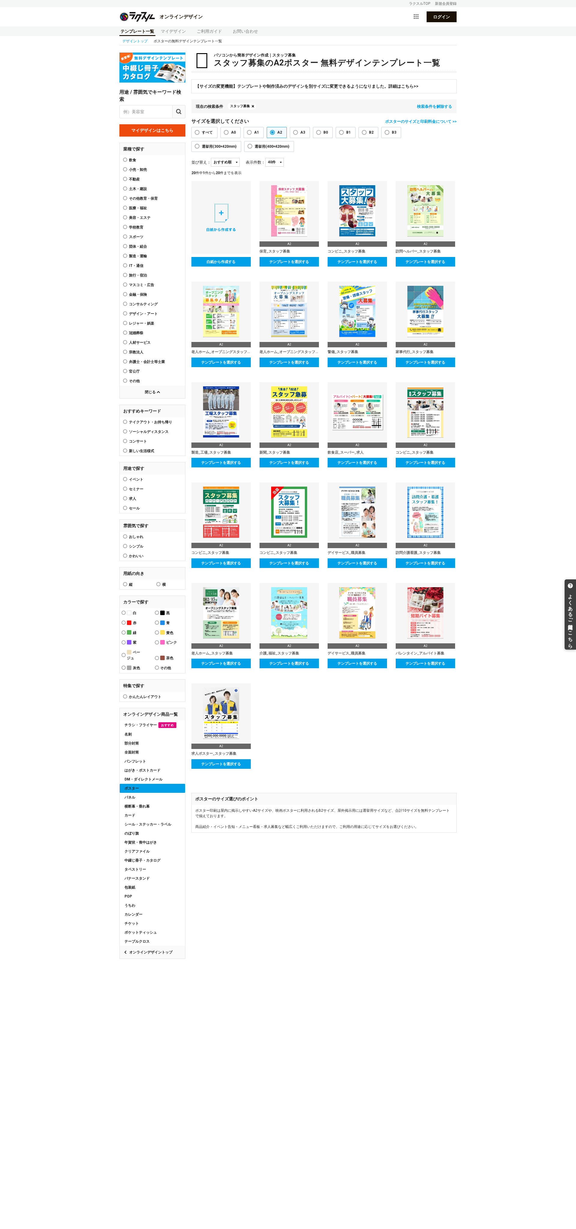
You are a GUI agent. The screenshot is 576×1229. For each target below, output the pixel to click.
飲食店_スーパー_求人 (346, 452)
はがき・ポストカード (142, 770)
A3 (302, 132)
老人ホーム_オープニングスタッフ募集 (221, 352)
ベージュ (133, 655)
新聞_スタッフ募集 (275, 452)
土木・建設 (138, 189)
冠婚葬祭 (136, 333)
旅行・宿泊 (138, 275)
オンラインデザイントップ (150, 952)
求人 (132, 499)
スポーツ (136, 237)
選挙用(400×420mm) (272, 146)
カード (129, 815)
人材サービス (140, 342)
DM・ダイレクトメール (143, 779)
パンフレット (135, 761)
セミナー (136, 489)
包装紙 (129, 887)
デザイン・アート (143, 314)
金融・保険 (138, 294)
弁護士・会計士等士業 (147, 362)
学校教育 (136, 227)
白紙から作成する (221, 262)
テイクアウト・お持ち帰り (150, 422)
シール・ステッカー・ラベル (147, 824)
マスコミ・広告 (141, 285)
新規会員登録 (446, 4)
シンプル (136, 546)
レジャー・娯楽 (141, 323)
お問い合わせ (245, 31)
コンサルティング (143, 304)
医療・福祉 (138, 208)
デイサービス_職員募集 (346, 553)
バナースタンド (137, 878)
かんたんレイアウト (145, 697)
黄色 (169, 633)
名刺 (128, 734)
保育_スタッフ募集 (275, 251)
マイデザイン (173, 31)
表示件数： (255, 162)
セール (134, 508)
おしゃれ (136, 537)
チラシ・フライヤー (149, 725)
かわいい (136, 556)
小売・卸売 (138, 170)
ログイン (441, 16)
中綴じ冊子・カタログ (142, 860)
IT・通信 (136, 266)
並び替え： (201, 162)
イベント (136, 479)
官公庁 (134, 371)
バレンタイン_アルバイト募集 (420, 653)
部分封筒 (131, 743)
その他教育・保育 (143, 198)
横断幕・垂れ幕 (137, 806)
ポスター (131, 788)
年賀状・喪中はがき (140, 842)
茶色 (169, 658)
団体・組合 (138, 246)
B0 (325, 132)
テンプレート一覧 (137, 31)
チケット (131, 923)
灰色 (136, 668)
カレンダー (133, 914)
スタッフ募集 (240, 106)
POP (128, 896)
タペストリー (135, 869)
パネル (129, 797)
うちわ (129, 905)
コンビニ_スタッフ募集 (346, 251)
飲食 (132, 160)
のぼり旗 (131, 833)
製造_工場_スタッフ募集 (211, 452)
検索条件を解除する (434, 106)
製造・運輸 (138, 256)
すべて (207, 132)
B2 (371, 132)
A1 (256, 132)
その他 (134, 381)
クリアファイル (137, 851)
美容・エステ (140, 218)
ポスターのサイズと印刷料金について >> (421, 121)
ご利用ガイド (209, 31)
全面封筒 (131, 752)
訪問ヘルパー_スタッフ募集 (418, 251)
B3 (394, 132)
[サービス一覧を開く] (416, 17)
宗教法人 (136, 352)
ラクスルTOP (419, 4)
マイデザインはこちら (152, 130)
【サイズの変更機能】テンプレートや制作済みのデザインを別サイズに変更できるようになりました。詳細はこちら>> (306, 86)
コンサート (138, 441)
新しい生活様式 (141, 451)
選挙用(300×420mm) (219, 146)
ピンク (171, 642)
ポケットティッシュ (140, 932)
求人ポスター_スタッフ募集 (213, 753)
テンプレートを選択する (289, 262)
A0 (233, 132)
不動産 (134, 179)
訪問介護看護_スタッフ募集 (418, 553)
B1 (348, 132)
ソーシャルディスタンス (149, 432)
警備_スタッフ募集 (343, 352)
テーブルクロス (137, 941)
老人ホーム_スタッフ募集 (212, 653)
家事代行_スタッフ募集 (415, 352)
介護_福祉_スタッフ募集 (279, 653)
